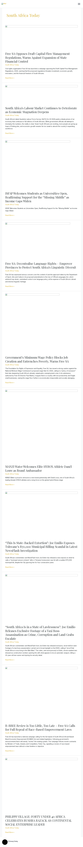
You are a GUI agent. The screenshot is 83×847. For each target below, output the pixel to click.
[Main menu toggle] (79, 4)
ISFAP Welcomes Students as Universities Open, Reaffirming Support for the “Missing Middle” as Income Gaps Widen (37, 197)
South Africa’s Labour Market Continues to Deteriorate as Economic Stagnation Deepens (41, 110)
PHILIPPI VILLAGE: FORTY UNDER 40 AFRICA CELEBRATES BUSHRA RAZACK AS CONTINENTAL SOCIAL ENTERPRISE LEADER (38, 820)
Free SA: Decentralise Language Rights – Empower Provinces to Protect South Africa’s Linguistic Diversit (40, 265)
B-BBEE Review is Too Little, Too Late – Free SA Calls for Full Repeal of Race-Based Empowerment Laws (40, 728)
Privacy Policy (13, 841)
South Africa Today (12, 65)
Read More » (9, 78)
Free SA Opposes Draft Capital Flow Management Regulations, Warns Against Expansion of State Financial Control (37, 57)
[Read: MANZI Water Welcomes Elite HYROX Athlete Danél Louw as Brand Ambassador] (41, 426)
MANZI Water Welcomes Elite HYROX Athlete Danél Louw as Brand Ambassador (38, 468)
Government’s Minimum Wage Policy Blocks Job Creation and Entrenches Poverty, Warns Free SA (37, 359)
